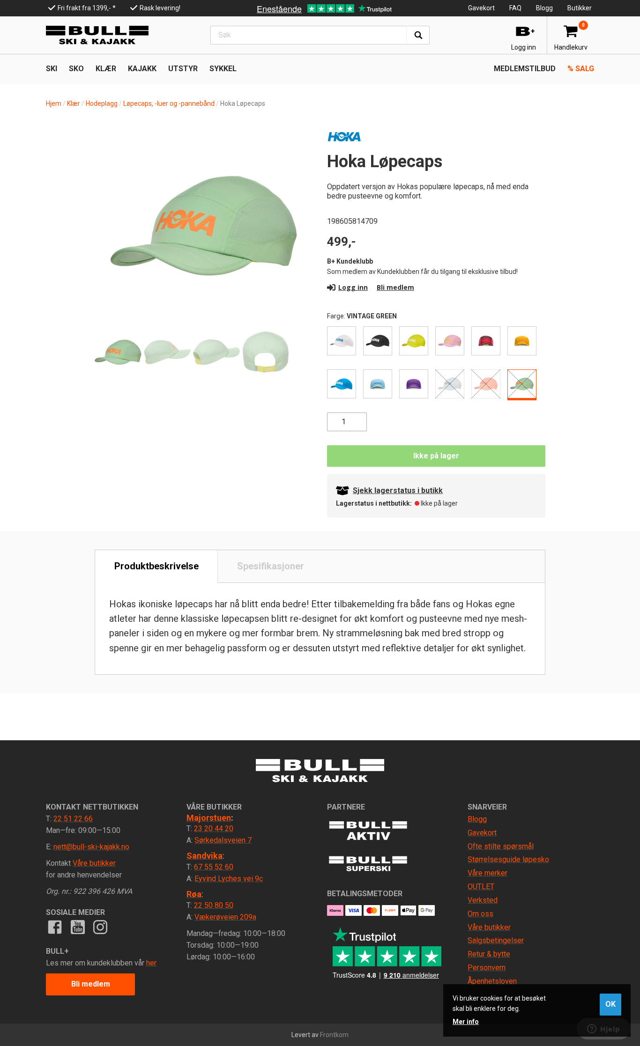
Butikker (579, 8)
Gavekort (481, 8)
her (151, 962)
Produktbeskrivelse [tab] (156, 566)
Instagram (100, 927)
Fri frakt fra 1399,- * (87, 8)
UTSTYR (183, 68)
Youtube (77, 927)
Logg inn (353, 287)
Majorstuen (208, 818)
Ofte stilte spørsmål (501, 846)
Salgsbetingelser (496, 940)
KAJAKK (142, 68)
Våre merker (487, 873)
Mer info (466, 1021)
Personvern (487, 967)
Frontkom (334, 1035)
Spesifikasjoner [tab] (270, 566)
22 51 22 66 (73, 818)
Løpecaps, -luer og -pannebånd (169, 103)
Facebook (55, 927)
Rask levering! (160, 8)
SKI (51, 68)
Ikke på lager (436, 455)
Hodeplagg (102, 103)
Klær (73, 103)
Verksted (483, 900)
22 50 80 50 (213, 905)
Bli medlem (395, 287)
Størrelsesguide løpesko (508, 859)
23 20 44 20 (213, 828)
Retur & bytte (489, 954)
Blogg (544, 8)
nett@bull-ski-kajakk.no (91, 846)
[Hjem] (97, 35)
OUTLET (481, 886)
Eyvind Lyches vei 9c (228, 878)
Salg (580, 68)
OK (610, 1004)
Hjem (53, 103)
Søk (418, 35)
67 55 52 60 (213, 866)
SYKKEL (223, 68)
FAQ (515, 8)
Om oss (480, 913)
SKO (76, 68)
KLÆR (106, 68)
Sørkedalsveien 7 (223, 840)
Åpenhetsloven (492, 981)
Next (296, 202)
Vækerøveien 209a (225, 917)
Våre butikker (94, 863)
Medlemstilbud (525, 68)
